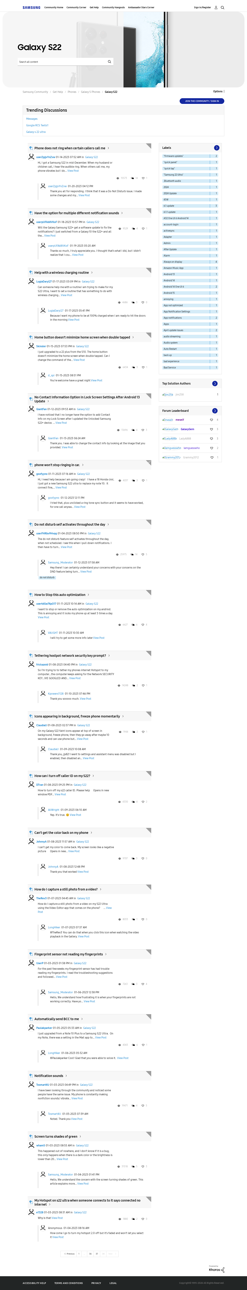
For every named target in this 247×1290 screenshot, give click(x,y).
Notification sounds (48, 1076)
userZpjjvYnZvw (45, 157)
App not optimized (173, 305)
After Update (170, 249)
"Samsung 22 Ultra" (173, 174)
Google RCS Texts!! (37, 125)
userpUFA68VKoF (46, 222)
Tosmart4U (42, 1084)
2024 (166, 187)
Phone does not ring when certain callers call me (69, 148)
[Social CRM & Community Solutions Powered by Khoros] (216, 1268)
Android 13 (169, 274)
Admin (167, 243)
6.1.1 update (169, 212)
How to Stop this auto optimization (59, 595)
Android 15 (169, 293)
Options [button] (217, 91)
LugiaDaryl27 (44, 281)
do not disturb (47, 577)
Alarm (167, 255)
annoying (168, 299)
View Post (73, 170)
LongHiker (54, 927)
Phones (72, 91)
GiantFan (41, 409)
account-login (171, 224)
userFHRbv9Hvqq (46, 533)
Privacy (96, 1283)
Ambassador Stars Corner (141, 7)
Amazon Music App (173, 268)
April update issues (173, 330)
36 (90, 1254)
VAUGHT (53, 632)
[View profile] (31, 157)
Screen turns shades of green (55, 1136)
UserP (39, 963)
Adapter (168, 237)
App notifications (173, 317)
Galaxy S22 (91, 157)
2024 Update (170, 193)
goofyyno (42, 474)
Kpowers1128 (56, 693)
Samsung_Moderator (60, 562)
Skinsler (41, 346)
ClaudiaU (41, 725)
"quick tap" (169, 168)
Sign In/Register (202, 7)
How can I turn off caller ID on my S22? (62, 776)
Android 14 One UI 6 (174, 286)
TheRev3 (41, 898)
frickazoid (42, 664)
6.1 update (169, 205)
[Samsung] (31, 7)
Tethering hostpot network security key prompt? (70, 656)
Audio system (171, 342)
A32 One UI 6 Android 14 (176, 218)
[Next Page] (216, 147)
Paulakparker (44, 1028)
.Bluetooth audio (172, 181)
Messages (31, 118)
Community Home (53, 7)
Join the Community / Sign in (202, 101)
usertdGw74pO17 (46, 603)
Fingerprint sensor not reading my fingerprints (68, 954)
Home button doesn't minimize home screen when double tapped (82, 337)
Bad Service (170, 367)
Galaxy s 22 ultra (36, 132)
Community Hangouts (113, 7)
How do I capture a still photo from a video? (66, 889)
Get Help (94, 7)
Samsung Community (35, 91)
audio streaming (172, 336)
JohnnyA (41, 841)
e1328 (39, 1212)
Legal (113, 1283)
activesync (169, 230)
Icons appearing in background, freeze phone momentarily (77, 716)
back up (168, 355)
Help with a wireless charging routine (61, 273)
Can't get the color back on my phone (61, 833)
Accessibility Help (34, 1283)
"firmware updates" (173, 156)
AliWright (53, 809)
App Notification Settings (177, 311)
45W (166, 199)
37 (97, 1254)
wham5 (40, 1145)
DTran (39, 784)
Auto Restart (170, 349)
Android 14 (169, 280)
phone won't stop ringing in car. (57, 465)
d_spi (51, 375)
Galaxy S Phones (90, 91)
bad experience (171, 361)
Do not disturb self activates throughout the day (69, 524)
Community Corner (76, 7)
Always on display (173, 261)
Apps (166, 324)
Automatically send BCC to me (56, 1019)
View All (190, 383)
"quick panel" (170, 162)
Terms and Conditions (68, 1283)
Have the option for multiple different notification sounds (76, 213)
